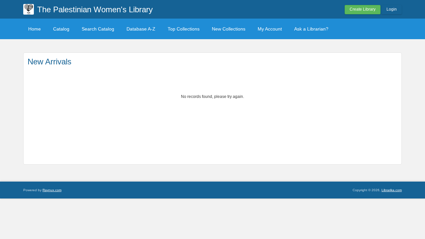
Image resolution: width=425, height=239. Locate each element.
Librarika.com (392, 190)
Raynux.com (51, 190)
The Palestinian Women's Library (95, 9)
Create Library (363, 9)
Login (391, 9)
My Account (270, 29)
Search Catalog (98, 29)
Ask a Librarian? (311, 29)
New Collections (228, 29)
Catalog (61, 29)
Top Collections (184, 29)
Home (34, 29)
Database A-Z (141, 29)
